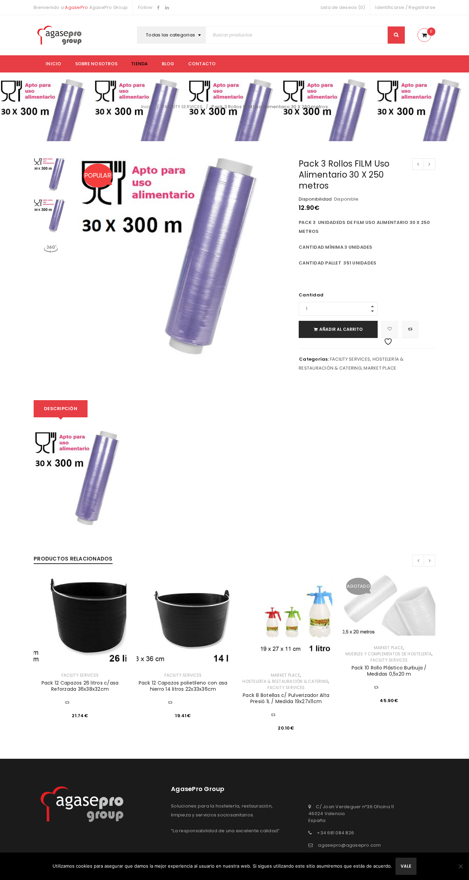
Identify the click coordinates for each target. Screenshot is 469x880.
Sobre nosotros (96, 63)
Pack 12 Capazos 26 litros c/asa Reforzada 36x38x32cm (80, 685)
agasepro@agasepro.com (349, 845)
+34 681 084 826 (335, 833)
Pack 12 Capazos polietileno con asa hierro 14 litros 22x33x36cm (183, 685)
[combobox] (172, 35)
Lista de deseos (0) (343, 7)
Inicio (53, 63)
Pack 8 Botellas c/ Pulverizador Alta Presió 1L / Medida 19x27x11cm (286, 698)
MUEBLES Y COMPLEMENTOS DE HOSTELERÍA (388, 654)
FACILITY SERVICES (182, 106)
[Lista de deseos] (389, 329)
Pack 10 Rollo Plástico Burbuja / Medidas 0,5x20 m (389, 670)
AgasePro (76, 7)
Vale (406, 866)
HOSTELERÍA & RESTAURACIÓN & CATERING (285, 681)
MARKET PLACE (380, 368)
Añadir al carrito (341, 329)
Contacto (202, 63)
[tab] (61, 408)
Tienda (139, 63)
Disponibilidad (315, 199)
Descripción (60, 408)
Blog (168, 63)
